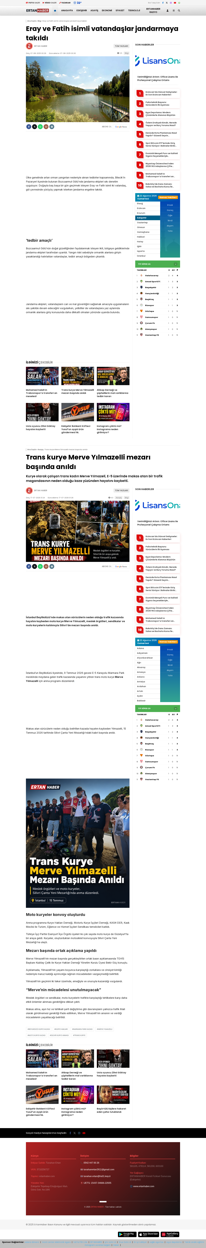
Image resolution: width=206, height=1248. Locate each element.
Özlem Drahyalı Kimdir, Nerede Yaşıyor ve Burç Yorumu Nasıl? (161, 124)
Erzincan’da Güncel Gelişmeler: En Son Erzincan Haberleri (161, 93)
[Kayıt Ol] (168, 10)
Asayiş (94, 10)
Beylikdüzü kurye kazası (39, 1029)
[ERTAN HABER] (37, 11)
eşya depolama (174, 1242)
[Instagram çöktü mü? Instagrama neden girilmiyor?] (113, 413)
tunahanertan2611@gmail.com (99, 1169)
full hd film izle (80, 1242)
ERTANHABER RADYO (153, 10)
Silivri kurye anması (60, 1035)
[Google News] (121, 127)
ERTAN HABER (40, 46)
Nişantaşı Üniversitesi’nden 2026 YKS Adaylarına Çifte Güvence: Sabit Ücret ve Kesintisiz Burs (160, 165)
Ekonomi (107, 10)
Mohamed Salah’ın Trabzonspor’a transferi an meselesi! (160, 175)
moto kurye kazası (37, 1035)
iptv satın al (110, 1242)
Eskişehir (82, 10)
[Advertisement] (77, 155)
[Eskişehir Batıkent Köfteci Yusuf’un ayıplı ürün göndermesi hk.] (77, 413)
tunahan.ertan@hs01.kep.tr (97, 1176)
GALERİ (34, 3)
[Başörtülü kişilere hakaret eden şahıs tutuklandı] (113, 1095)
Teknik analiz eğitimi (194, 1242)
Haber (116, 1245)
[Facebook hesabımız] (163, 2)
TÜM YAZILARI (121, 46)
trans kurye (79, 1035)
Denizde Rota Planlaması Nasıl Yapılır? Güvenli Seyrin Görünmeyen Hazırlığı (161, 134)
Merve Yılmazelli (105, 1029)
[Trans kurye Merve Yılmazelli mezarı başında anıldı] (77, 376)
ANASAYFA (67, 10)
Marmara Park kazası (82, 1029)
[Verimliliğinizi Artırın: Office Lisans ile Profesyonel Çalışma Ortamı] (157, 60)
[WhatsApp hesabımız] (179, 2)
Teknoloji (134, 10)
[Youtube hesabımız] (175, 2)
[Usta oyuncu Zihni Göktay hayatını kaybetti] (42, 413)
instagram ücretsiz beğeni (97, 1245)
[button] (55, 10)
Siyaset (120, 10)
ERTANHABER (96, 1242)
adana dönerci (32, 1242)
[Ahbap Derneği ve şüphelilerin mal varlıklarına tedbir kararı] (113, 376)
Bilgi (127, 53)
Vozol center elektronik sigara (56, 1242)
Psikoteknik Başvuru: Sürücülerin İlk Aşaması (157, 103)
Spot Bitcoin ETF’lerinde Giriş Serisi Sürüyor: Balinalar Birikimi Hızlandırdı (162, 144)
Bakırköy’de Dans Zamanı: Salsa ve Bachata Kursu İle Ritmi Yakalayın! (159, 185)
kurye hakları (62, 1029)
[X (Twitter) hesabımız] (167, 2)
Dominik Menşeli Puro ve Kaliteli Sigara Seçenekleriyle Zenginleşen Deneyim (162, 155)
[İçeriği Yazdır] (51, 126)
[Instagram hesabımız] (171, 2)
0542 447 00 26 (91, 1163)
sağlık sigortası (157, 1242)
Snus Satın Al (125, 1242)
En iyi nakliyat (140, 1242)
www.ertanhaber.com (143, 1186)
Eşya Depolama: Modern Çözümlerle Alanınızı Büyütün (160, 114)
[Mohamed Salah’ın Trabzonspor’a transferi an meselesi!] (42, 376)
